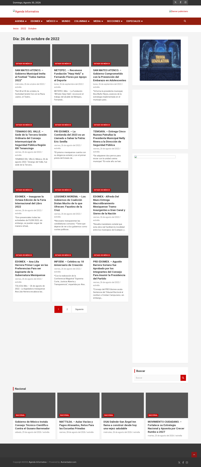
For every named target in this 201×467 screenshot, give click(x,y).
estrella (18, 87)
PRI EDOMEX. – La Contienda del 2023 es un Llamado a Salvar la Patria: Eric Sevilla (69, 136)
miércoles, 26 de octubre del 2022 (29, 84)
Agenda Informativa (37, 462)
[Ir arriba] (194, 454)
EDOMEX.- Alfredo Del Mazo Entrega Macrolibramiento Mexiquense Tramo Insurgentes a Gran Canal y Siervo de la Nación (109, 205)
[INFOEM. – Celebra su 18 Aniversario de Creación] (70, 247)
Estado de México (24, 64)
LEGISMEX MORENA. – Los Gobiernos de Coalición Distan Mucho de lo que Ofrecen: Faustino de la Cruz (70, 203)
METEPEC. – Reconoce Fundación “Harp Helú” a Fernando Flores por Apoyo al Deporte (70, 75)
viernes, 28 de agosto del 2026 (72, 432)
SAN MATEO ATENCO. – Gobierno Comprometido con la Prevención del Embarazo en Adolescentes (109, 75)
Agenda (19, 21)
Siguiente (79, 309)
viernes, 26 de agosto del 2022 (28, 152)
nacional (20, 415)
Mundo (66, 21)
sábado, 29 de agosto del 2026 (28, 432)
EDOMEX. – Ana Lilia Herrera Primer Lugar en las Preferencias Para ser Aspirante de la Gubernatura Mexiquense (31, 268)
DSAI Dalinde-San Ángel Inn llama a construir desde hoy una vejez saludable (120, 425)
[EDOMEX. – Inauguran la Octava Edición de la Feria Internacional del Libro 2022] (31, 182)
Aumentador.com (68, 462)
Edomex (35, 21)
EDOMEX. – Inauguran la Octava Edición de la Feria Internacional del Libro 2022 (30, 201)
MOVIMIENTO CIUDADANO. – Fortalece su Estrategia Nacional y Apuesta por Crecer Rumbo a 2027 (166, 426)
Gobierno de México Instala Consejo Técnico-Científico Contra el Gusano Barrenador (32, 425)
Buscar (183, 378)
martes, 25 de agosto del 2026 (161, 436)
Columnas (80, 21)
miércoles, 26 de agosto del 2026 (118, 432)
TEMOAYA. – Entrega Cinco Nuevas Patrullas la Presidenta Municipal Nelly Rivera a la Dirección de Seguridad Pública (109, 138)
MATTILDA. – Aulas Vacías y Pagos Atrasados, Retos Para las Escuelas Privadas (76, 425)
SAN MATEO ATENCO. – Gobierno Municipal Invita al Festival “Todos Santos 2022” (30, 75)
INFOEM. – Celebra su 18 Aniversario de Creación (69, 263)
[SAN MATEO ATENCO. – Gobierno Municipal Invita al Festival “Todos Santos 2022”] (31, 55)
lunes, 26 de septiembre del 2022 (68, 84)
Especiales (133, 21)
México (50, 21)
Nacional (20, 388)
